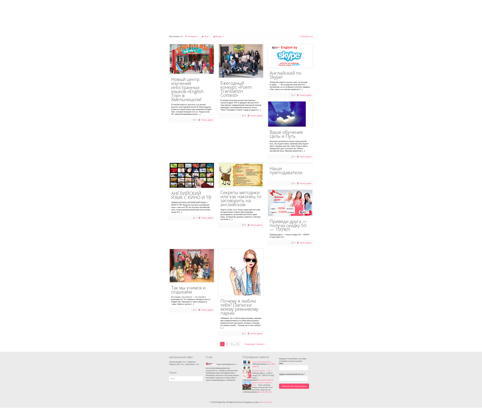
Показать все (307, 36)
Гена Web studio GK (266, 380)
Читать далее (207, 120)
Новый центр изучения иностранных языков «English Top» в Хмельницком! (187, 89)
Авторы (218, 36)
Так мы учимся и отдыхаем (188, 290)
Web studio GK (265, 402)
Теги (206, 36)
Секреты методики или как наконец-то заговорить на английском (240, 198)
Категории (192, 36)
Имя (281, 363)
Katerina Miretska (265, 392)
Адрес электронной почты (292, 374)
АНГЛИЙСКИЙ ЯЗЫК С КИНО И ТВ (191, 195)
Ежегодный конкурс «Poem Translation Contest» (236, 89)
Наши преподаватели (286, 170)
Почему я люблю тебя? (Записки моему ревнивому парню (239, 307)
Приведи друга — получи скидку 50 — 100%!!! (288, 225)
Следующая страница (253, 344)
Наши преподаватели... (262, 362)
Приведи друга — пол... (262, 371)
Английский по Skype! (285, 75)
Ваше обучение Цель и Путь (286, 134)
